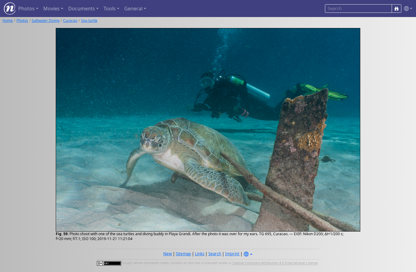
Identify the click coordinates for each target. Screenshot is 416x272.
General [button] (133, 8)
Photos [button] (26, 8)
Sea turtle (89, 20)
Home (7, 20)
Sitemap (183, 253)
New (167, 253)
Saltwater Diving (45, 20)
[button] (406, 8)
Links (199, 253)
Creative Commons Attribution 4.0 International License (274, 263)
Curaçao (70, 20)
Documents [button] (81, 8)
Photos (22, 20)
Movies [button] (51, 8)
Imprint (232, 253)
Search (214, 253)
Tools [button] (110, 8)
